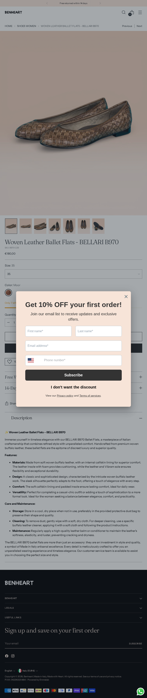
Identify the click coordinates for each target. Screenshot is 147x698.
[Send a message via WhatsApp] (140, 691)
